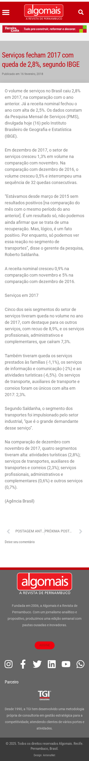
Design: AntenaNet (44, 755)
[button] (6, 12)
